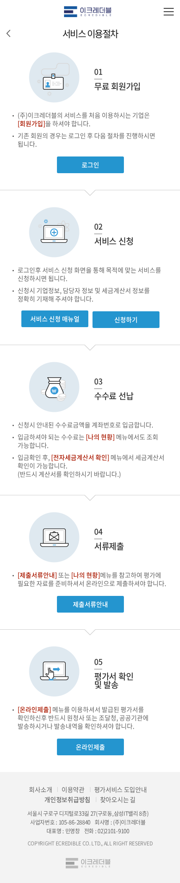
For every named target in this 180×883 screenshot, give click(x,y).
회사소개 (40, 789)
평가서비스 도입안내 (120, 789)
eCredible (90, 11)
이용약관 (73, 789)
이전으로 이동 (8, 33)
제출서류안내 (90, 604)
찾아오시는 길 (118, 799)
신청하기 (126, 319)
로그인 (90, 164)
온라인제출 (90, 747)
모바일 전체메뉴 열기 (168, 11)
